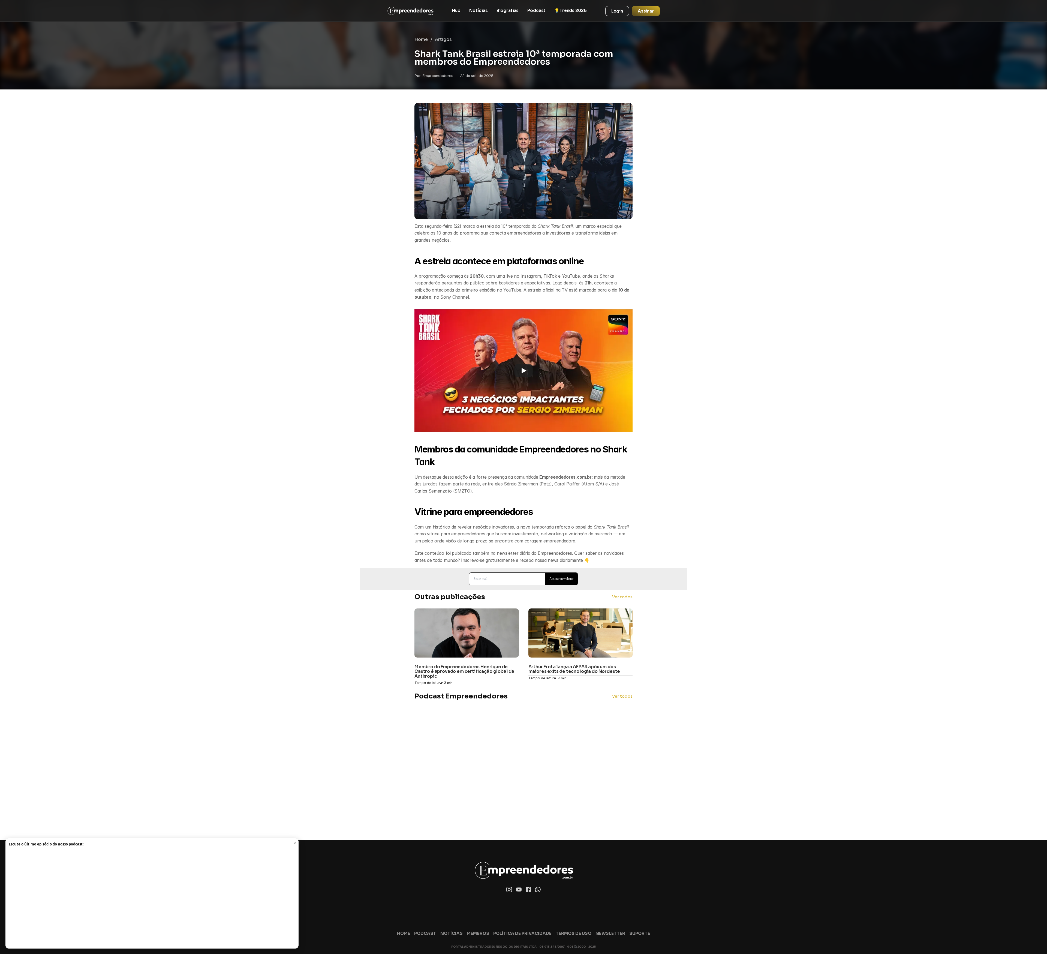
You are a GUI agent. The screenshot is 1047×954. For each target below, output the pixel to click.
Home (421, 39)
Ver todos (622, 596)
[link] (410, 11)
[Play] (523, 370)
